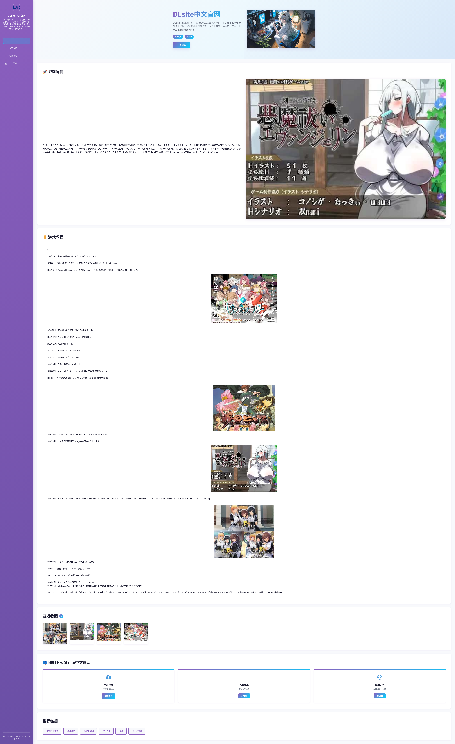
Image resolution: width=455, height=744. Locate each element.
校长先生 (106, 731)
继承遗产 (71, 731)
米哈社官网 (89, 731)
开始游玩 (182, 45)
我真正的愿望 (52, 731)
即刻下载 (108, 696)
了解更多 (244, 696)
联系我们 (380, 696)
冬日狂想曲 (137, 731)
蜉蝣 (121, 731)
